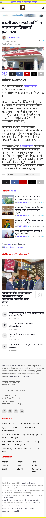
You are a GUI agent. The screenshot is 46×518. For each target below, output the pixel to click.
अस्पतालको (30, 86)
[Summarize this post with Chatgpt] (12, 74)
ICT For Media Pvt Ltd (18, 490)
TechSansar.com (7, 498)
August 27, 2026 (34, 202)
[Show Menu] (3, 7)
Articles (5, 462)
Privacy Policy (22, 508)
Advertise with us (34, 506)
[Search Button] (43, 7)
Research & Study (36, 470)
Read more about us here (19, 376)
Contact (11, 506)
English (4, 469)
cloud (29, 495)
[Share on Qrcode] (27, 74)
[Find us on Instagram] (16, 411)
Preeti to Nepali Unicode (30, 500)
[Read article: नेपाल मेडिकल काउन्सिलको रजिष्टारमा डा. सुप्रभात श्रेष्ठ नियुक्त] (8, 234)
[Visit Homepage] (22, 7)
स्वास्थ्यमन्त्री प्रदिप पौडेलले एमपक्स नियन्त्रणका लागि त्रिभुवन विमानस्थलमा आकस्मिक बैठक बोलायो (17, 297)
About (4, 506)
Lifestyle (20, 469)
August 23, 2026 (34, 226)
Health (19, 465)
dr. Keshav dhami (15, 174)
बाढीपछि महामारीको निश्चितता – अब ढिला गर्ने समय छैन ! (20, 423)
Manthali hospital (31, 174)
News (34, 462)
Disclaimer (5, 511)
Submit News (21, 506)
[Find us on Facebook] (4, 411)
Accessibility (16, 511)
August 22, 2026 (34, 237)
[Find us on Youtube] (22, 411)
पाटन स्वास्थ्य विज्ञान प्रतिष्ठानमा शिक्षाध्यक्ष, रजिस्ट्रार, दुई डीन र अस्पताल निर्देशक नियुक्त (29, 210)
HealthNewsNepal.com (11, 365)
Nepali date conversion (10, 500)
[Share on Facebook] (19, 74)
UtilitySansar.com (34, 503)
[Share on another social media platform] (41, 74)
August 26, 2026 (34, 216)
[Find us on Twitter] (10, 411)
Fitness (20, 462)
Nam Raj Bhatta (14, 37)
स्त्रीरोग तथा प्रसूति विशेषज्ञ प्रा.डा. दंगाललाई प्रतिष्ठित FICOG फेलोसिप (29, 221)
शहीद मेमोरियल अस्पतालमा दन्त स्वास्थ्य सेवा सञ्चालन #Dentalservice (28, 197)
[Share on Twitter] (34, 74)
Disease (5, 465)
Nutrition (35, 465)
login (9, 244)
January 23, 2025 (11, 41)
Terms (31, 508)
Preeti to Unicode (8, 508)
